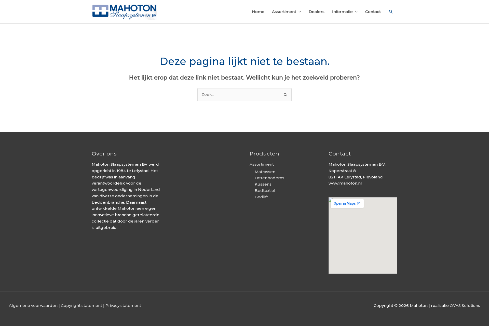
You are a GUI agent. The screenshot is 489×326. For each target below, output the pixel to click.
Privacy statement (123, 305)
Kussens (263, 184)
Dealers (316, 11)
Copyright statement (81, 305)
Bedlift (261, 196)
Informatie (342, 11)
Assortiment (284, 11)
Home (258, 11)
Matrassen (265, 171)
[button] (390, 11)
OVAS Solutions (465, 305)
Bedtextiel (265, 190)
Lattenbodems (269, 177)
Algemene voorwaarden (33, 305)
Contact (373, 11)
